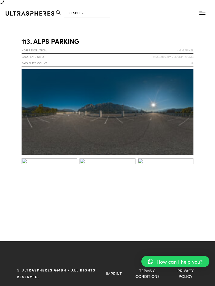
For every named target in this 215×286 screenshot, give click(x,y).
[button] (175, 261)
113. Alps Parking (50, 41)
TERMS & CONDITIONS (147, 273)
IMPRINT (114, 273)
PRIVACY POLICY (185, 273)
